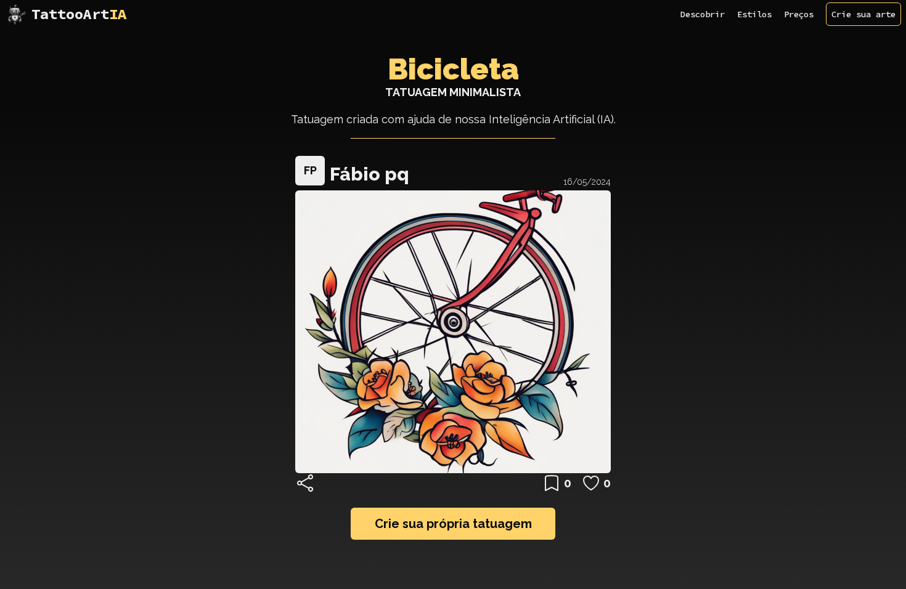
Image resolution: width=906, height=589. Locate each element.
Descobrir (702, 14)
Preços (799, 14)
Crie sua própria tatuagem (453, 523)
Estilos (754, 14)
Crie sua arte (863, 14)
